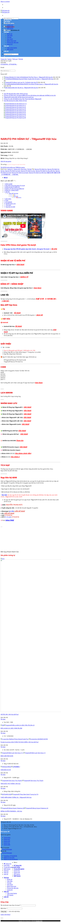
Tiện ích (6, 46)
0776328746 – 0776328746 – (9, 64)
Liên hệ (6, 51)
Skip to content (5, 1)
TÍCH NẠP (8, 205)
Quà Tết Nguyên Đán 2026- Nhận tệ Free (16, 94)
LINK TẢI (7, 192)
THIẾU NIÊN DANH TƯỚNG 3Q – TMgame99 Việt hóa (16, 797)
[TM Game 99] (5, 11)
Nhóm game (21, 167)
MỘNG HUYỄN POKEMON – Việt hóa (11, 811)
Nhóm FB (16, 30)
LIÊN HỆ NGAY (20, 511)
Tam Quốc (10, 39)
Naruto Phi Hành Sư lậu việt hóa (45, 171)
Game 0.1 (10, 169)
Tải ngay (3, 719)
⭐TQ (14, 194)
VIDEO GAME (8, 184)
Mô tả (5, 177)
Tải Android (8, 167)
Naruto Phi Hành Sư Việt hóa (37, 173)
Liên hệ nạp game (6, 161)
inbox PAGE (9, 520)
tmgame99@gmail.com (12, 67)
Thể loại (6, 32)
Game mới (10, 27)
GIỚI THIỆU (8, 199)
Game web (7, 844)
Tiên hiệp (9, 35)
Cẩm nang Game (12, 48)
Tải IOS (3, 167)
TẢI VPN (54, 249)
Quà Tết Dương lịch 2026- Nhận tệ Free (15, 101)
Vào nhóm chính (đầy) (23, 453)
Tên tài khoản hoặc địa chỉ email (11, 905)
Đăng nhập (3, 911)
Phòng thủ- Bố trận (12, 42)
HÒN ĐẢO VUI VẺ (6, 770)
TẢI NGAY (17, 313)
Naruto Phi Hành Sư (41, 169)
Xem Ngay (37, 288)
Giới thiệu (7, 21)
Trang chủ (8, 20)
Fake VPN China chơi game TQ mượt (15, 185)
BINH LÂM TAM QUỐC (7, 756)
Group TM (14, 167)
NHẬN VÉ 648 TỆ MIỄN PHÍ (12, 187)
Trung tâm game (9, 23)
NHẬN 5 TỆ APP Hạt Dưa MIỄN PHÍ (14, 188)
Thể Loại (14, 59)
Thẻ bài (9, 37)
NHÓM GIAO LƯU (11, 203)
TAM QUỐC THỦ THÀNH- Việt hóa (10, 783)
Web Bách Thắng (39, 920)
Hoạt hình (24, 169)
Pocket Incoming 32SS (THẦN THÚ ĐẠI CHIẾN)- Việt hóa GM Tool (19, 742)
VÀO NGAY (27, 407)
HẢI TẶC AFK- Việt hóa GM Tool (10, 714)
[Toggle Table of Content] (15, 181)
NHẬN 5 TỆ (24, 277)
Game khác (7, 837)
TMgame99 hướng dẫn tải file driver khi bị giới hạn (19, 97)
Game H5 (10, 44)
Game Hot (10, 25)
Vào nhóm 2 (15, 457)
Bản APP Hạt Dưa (13, 193)
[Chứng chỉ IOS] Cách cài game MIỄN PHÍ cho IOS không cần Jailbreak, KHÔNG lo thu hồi (30, 95)
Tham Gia (19, 440)
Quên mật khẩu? (5, 914)
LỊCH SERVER (8, 202)
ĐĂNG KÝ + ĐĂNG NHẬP (12, 190)
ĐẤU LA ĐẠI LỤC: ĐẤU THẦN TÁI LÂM (11, 728)
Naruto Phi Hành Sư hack (12, 171)
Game (9, 59)
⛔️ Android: (18, 197)
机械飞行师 (50, 173)
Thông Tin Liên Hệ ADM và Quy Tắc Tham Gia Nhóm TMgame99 (22, 99)
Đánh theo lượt (11, 41)
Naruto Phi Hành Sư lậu (28, 171)
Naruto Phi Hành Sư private (20, 173)
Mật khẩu (4, 908)
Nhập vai (9, 34)
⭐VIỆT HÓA (15, 196)
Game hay (7, 843)
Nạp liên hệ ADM (10, 207)
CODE (6, 200)
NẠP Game (7, 30)
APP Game (10, 28)
